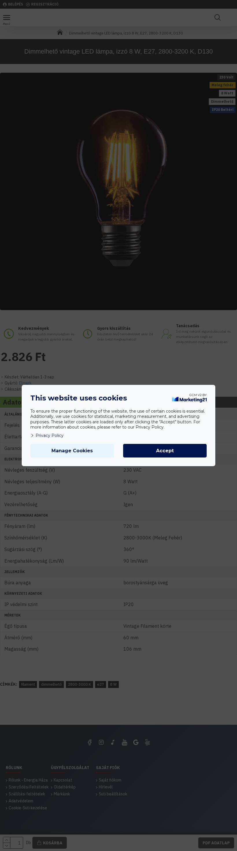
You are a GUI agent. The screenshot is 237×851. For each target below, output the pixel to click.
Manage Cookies (72, 450)
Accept (165, 450)
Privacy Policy (50, 435)
